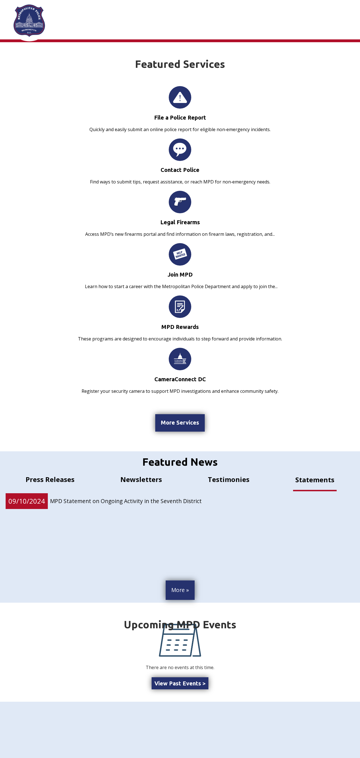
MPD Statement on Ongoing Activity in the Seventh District (126, 501)
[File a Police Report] (180, 97)
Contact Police (180, 170)
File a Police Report (180, 117)
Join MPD (180, 274)
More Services (180, 422)
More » (180, 590)
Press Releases (50, 479)
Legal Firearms (180, 222)
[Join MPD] (180, 254)
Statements (314, 479)
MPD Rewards (180, 327)
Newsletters (141, 479)
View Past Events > (180, 683)
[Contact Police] (180, 150)
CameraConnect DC (180, 379)
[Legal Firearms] (180, 201)
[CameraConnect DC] (180, 359)
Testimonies (228, 479)
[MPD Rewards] (180, 307)
